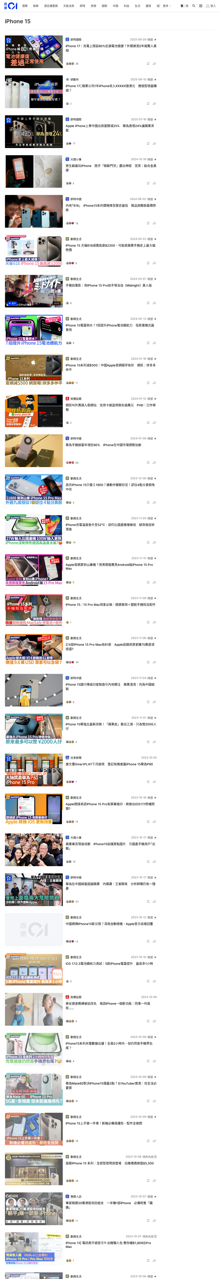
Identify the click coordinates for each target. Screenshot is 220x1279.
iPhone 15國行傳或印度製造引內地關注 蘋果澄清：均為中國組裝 (110, 687)
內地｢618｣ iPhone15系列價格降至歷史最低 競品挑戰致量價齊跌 (111, 208)
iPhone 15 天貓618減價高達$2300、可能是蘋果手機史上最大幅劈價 (110, 248)
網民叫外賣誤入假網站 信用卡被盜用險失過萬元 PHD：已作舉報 (111, 407)
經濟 (159, 6)
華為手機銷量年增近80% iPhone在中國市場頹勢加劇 (103, 445)
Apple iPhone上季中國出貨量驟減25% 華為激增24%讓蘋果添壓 (110, 128)
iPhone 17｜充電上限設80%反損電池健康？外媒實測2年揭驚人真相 (111, 48)
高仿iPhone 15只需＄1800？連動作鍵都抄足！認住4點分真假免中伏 (110, 487)
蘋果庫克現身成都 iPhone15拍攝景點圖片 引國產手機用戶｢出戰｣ (110, 846)
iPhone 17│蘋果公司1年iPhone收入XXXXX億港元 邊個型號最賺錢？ (111, 88)
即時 (82, 6)
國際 (104, 6)
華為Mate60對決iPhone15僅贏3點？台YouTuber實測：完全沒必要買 (111, 1086)
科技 (126, 6)
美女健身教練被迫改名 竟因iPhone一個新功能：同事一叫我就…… (108, 1006)
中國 (115, 6)
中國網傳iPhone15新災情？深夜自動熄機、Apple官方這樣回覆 (109, 924)
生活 (137, 6)
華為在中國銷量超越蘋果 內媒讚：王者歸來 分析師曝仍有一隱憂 (110, 886)
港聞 (25, 6)
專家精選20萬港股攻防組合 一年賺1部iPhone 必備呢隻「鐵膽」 (109, 1205)
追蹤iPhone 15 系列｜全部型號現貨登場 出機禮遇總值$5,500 (110, 1163)
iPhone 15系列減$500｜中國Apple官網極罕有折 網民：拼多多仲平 (111, 367)
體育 (148, 6)
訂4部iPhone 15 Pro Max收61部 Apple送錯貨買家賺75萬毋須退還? (110, 647)
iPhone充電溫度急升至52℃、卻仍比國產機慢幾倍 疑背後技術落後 (110, 527)
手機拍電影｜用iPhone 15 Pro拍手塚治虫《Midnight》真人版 (109, 285)
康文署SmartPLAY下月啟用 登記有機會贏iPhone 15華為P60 (109, 764)
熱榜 (93, 6)
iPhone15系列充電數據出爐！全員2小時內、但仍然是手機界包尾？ (109, 1046)
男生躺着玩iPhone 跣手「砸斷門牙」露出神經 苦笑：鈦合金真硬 (111, 168)
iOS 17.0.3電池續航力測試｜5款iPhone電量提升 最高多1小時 (109, 963)
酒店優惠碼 (51, 6)
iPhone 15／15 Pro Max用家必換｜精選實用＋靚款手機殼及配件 (111, 604)
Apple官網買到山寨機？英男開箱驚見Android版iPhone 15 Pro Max (109, 566)
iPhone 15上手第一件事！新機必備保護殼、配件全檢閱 (104, 1123)
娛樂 (35, 6)
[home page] (10, 5)
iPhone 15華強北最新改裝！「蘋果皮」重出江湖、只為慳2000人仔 (111, 726)
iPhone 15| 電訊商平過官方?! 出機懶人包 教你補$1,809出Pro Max (108, 1245)
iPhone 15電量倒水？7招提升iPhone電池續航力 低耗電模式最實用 (110, 328)
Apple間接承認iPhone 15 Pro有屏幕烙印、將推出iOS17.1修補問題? (110, 806)
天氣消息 (68, 6)
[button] (148, 63)
